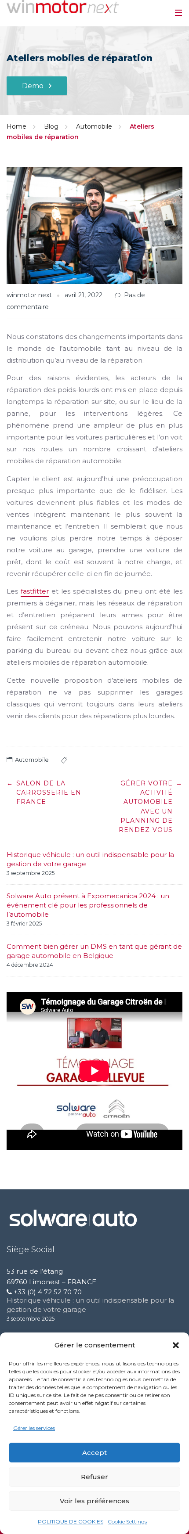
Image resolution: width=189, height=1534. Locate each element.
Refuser (94, 1477)
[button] (175, 1345)
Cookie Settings (127, 1521)
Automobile (94, 126)
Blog (51, 126)
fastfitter (35, 591)
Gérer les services (34, 1428)
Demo (33, 86)
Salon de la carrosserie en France (48, 792)
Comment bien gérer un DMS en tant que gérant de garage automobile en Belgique (94, 951)
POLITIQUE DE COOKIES (70, 1521)
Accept (94, 1452)
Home (16, 126)
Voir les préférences (94, 1501)
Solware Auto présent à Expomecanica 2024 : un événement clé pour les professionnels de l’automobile (88, 905)
